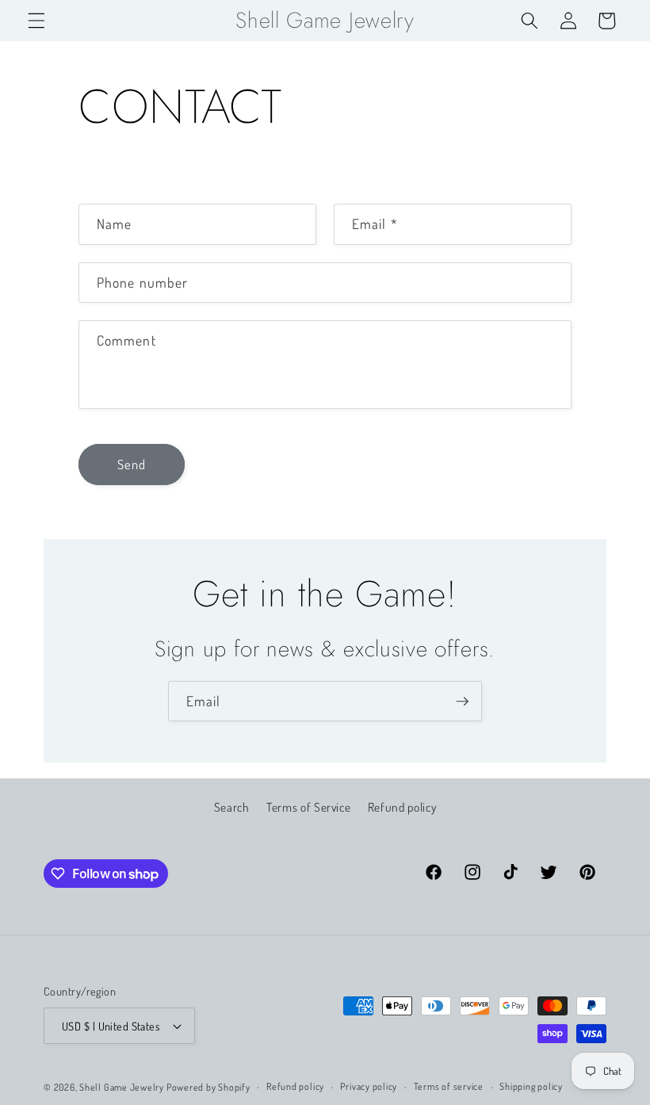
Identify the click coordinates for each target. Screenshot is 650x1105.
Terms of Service (308, 807)
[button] (36, 21)
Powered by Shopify (208, 1087)
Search (232, 807)
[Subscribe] (462, 701)
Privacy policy (368, 1086)
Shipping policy (531, 1086)
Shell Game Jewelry (122, 1087)
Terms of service (449, 1086)
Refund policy (402, 807)
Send (131, 464)
